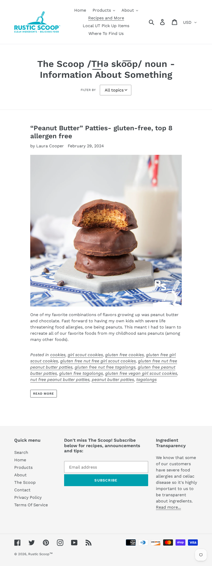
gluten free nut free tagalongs (105, 367)
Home (20, 459)
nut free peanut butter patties (59, 379)
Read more (43, 393)
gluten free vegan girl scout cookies (141, 373)
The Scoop (25, 482)
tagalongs (146, 379)
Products (23, 467)
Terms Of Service (31, 504)
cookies (57, 354)
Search (21, 452)
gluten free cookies (124, 354)
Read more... (168, 507)
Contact (22, 489)
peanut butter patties (113, 379)
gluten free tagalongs (81, 373)
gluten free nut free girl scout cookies (98, 360)
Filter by (88, 90)
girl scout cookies (85, 354)
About (20, 474)
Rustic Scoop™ (40, 554)
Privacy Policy (28, 497)
